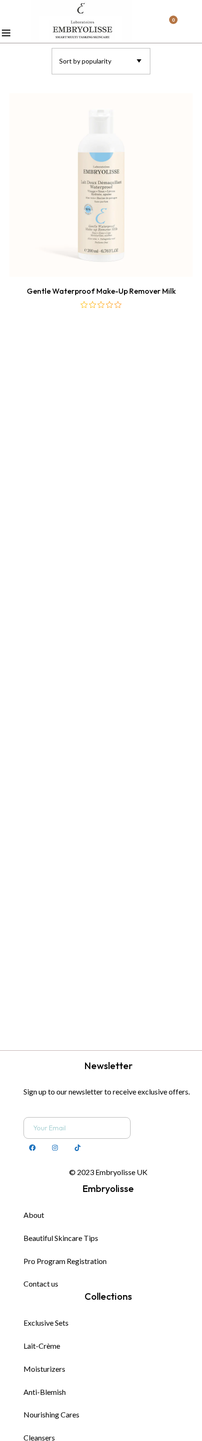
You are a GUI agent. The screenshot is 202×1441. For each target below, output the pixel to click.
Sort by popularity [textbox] (85, 61)
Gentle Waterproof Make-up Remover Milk (101, 291)
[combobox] (101, 61)
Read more (101, 243)
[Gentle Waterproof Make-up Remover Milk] (101, 185)
